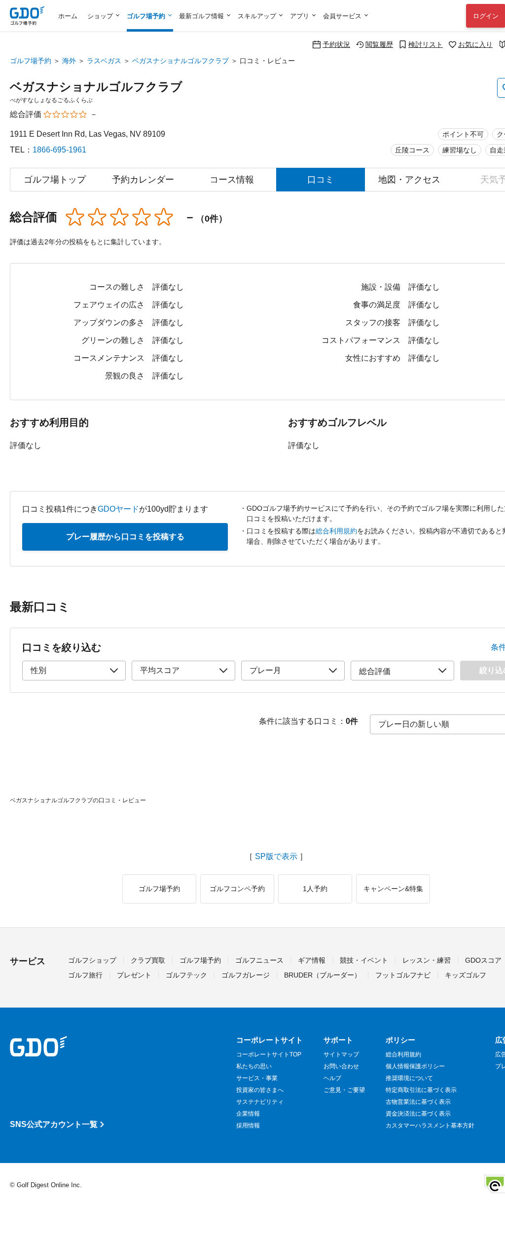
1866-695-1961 (59, 150)
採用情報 (248, 1125)
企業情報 (248, 1113)
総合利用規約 (336, 531)
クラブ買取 (148, 960)
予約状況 (336, 44)
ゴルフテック (186, 975)
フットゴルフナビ (403, 975)
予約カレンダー (143, 180)
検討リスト (425, 44)
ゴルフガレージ (245, 975)
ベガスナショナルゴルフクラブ (180, 61)
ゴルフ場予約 (30, 61)
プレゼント (134, 975)
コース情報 (232, 180)
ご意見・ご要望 (344, 1090)
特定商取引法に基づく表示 (421, 1090)
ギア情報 (311, 960)
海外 (69, 61)
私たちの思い (254, 1066)
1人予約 (315, 889)
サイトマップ (341, 1054)
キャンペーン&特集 (393, 889)
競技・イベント (364, 960)
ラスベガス (104, 61)
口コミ (320, 180)
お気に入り (475, 44)
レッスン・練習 (426, 960)
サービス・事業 (257, 1078)
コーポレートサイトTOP (268, 1054)
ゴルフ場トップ (55, 180)
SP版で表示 (276, 857)
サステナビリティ (260, 1101)
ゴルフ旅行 (85, 975)
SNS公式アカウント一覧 (54, 1124)
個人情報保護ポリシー (415, 1066)
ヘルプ (332, 1078)
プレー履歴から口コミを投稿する (125, 536)
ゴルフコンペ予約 (237, 889)
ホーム (67, 16)
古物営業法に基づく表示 (418, 1101)
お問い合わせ (341, 1066)
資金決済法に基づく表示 (418, 1113)
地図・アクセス (409, 180)
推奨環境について (409, 1078)
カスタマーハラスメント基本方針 (430, 1125)
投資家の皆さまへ (260, 1090)
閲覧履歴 (379, 44)
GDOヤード (118, 509)
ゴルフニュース (259, 960)
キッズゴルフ (465, 975)
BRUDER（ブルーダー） (322, 975)
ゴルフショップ (92, 960)
